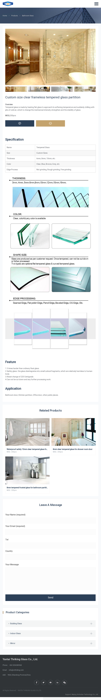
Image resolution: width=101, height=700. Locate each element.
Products (14, 16)
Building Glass (16, 623)
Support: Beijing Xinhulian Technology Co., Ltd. (81, 694)
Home (5, 16)
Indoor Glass (15, 633)
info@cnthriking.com (16, 670)
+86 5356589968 (15, 665)
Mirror (12, 643)
